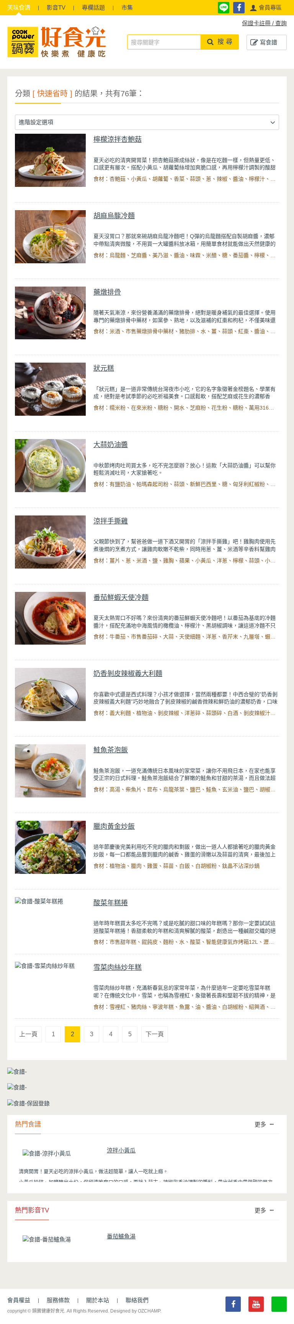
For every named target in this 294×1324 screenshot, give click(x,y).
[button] (266, 7)
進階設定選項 (36, 122)
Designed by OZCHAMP (135, 1311)
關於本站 (97, 1300)
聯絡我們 (137, 1300)
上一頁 (28, 1034)
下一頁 (154, 1034)
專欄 (93, 7)
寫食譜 (268, 42)
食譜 (18, 7)
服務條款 (58, 1300)
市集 (127, 7)
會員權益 (18, 1300)
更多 (260, 1124)
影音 (56, 7)
